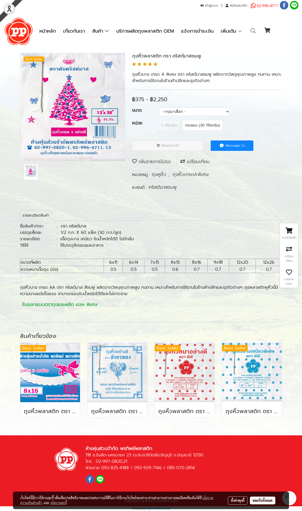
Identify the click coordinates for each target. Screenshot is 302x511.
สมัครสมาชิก (237, 5)
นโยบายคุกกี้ (58, 503)
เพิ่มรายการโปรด (154, 161)
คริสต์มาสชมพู (163, 187)
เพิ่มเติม (229, 31)
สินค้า (98, 31)
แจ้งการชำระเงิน (197, 31)
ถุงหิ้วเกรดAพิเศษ (190, 174)
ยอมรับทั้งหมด (263, 500)
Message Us (234, 145)
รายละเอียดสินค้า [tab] (36, 215)
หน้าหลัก (47, 31)
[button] (253, 30)
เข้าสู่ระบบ (211, 5)
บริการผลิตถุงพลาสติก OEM (145, 31)
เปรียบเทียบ (197, 161)
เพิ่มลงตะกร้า (169, 145)
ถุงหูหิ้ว (160, 174)
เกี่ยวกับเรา (74, 31)
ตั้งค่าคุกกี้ (237, 500)
